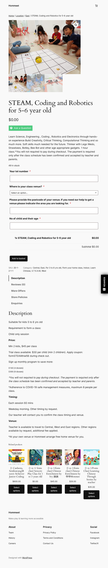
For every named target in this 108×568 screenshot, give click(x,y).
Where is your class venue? (26, 186)
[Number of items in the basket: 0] (96, 6)
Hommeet (14, 5)
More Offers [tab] (18, 290)
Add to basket (18, 258)
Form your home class (72, 268)
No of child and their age (24, 218)
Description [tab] (18, 278)
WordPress (27, 557)
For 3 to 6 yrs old (53, 268)
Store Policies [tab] (19, 297)
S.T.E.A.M (36, 271)
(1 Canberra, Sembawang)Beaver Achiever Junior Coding (16, 472)
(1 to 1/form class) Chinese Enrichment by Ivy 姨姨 (54, 472)
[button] (75, 24)
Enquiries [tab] (16, 303)
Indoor (86, 268)
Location (20, 15)
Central (36, 268)
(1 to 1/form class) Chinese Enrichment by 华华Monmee (72, 472)
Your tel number (19, 171)
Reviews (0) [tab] (18, 284)
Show (104, 284)
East (27, 15)
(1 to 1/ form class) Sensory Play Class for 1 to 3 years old (35, 472)
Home (11, 15)
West (44, 271)
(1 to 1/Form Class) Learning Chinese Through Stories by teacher (91, 475)
